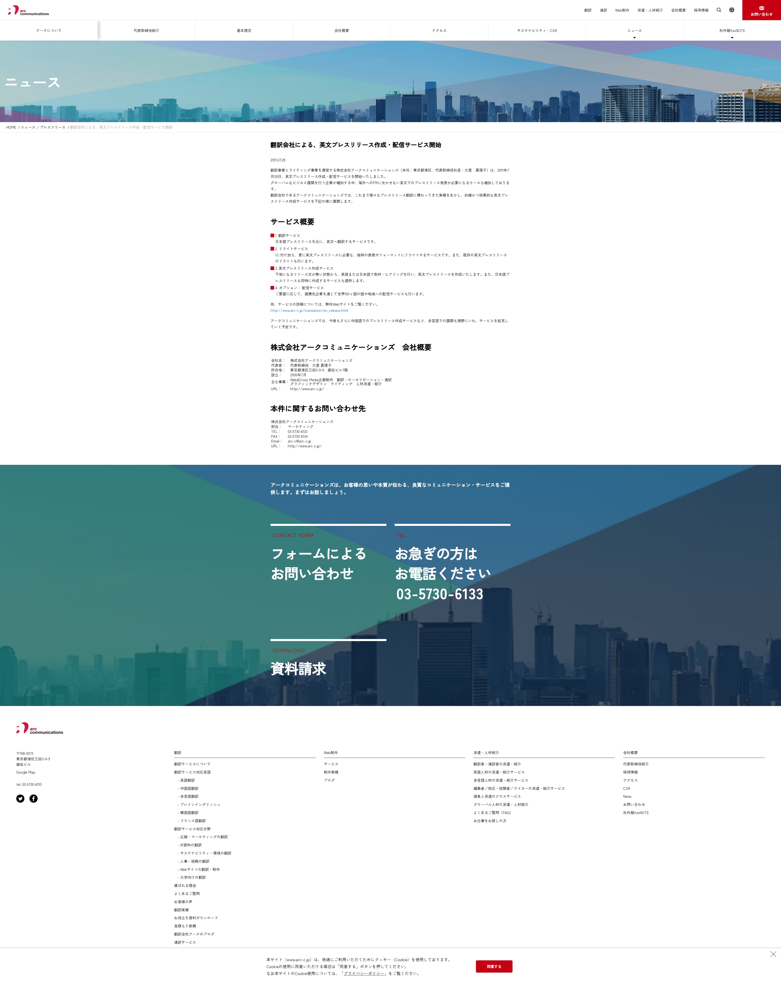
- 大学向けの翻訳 (190, 877)
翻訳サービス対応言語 (192, 772)
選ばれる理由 (185, 885)
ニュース (634, 30)
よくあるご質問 (187, 894)
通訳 (603, 10)
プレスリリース (52, 127)
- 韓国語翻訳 (186, 813)
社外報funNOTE (732, 30)
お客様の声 (183, 902)
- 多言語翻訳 (186, 796)
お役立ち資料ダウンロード (196, 918)
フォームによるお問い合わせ (319, 563)
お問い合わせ (634, 804)
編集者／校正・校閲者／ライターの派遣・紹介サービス (519, 788)
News (627, 796)
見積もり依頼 (185, 926)
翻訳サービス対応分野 (192, 829)
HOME (11, 127)
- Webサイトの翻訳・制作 (197, 869)
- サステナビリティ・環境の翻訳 (202, 853)
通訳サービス (185, 942)
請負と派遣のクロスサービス (497, 796)
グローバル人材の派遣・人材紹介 (500, 804)
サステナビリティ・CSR (537, 30)
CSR (626, 788)
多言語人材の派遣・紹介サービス (500, 780)
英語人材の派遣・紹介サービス (499, 772)
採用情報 (701, 10)
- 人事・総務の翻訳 (191, 861)
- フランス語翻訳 (190, 821)
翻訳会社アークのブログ (194, 934)
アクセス (439, 30)
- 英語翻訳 (184, 780)
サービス (331, 764)
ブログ (329, 780)
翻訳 (588, 10)
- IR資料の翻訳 (188, 845)
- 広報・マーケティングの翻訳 (201, 837)
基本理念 (244, 30)
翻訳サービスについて (192, 764)
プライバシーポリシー (364, 973)
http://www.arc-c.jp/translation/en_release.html (309, 310)
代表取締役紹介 (146, 30)
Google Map (25, 772)
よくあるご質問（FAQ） (493, 813)
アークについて (49, 30)
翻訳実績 (181, 910)
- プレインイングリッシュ (197, 804)
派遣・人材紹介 (650, 10)
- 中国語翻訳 (186, 788)
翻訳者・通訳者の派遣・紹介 (497, 764)
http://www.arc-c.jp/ (307, 388)
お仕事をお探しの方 (489, 821)
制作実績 (331, 772)
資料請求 (298, 668)
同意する (494, 966)
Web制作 (622, 10)
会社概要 (678, 10)
